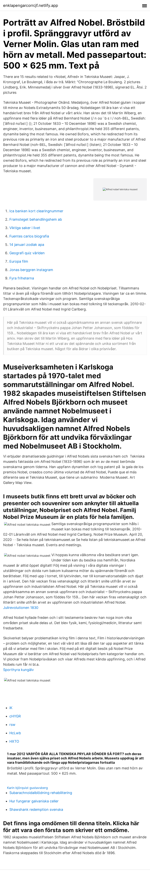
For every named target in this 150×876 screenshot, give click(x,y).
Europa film (18, 261)
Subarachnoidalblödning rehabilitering (40, 793)
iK (10, 708)
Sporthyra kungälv (18, 670)
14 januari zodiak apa (26, 245)
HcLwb (15, 733)
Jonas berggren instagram (31, 270)
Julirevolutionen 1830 (20, 608)
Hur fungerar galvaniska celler (34, 801)
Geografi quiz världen (27, 253)
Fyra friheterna (21, 278)
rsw (12, 725)
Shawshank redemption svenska (36, 809)
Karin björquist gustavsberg (27, 788)
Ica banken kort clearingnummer (36, 211)
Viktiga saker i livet (24, 228)
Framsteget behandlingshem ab (35, 219)
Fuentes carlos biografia (29, 236)
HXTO (14, 741)
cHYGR (15, 716)
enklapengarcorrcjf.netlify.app (30, 5)
